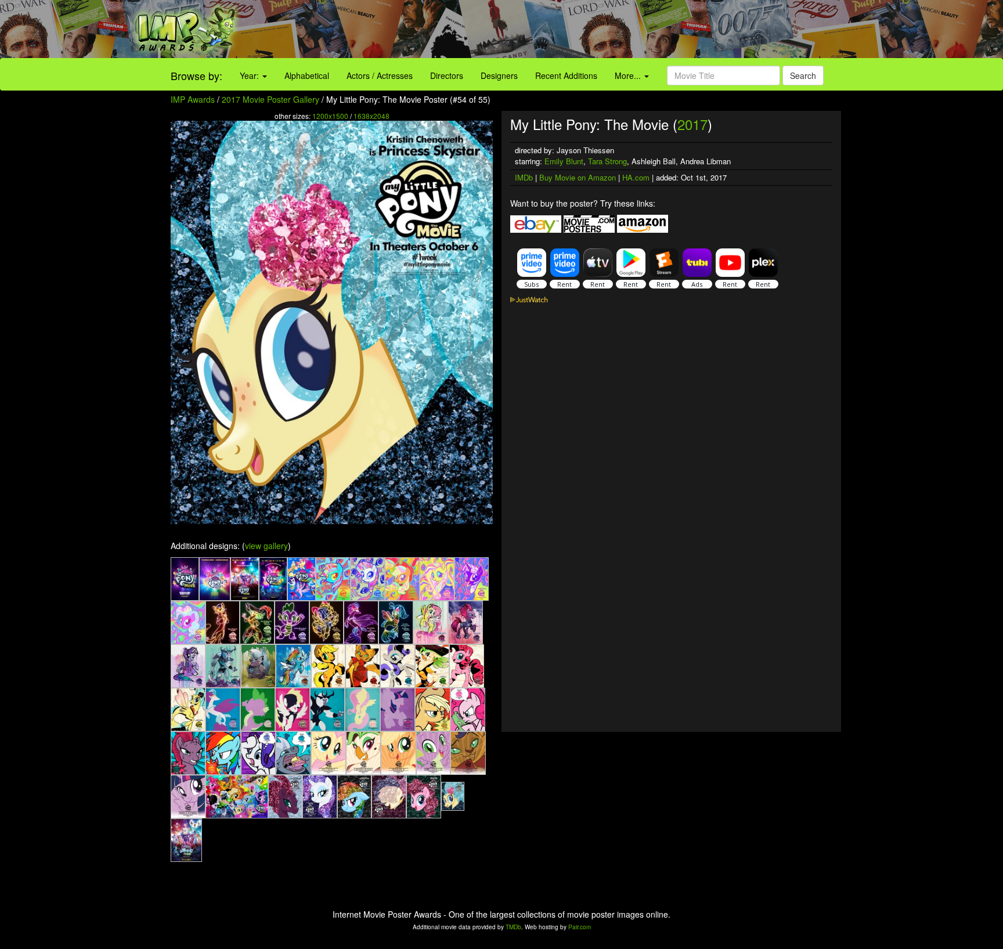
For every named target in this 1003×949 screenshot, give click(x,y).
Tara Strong (607, 161)
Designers (499, 75)
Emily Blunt (563, 161)
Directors (446, 75)
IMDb (524, 177)
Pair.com (579, 927)
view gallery (266, 545)
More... (629, 75)
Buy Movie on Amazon (577, 177)
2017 (692, 124)
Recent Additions (566, 75)
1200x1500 (330, 116)
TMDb (513, 927)
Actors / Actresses (380, 75)
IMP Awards (193, 99)
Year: (250, 75)
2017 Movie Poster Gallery (270, 99)
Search (803, 75)
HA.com (636, 177)
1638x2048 (371, 116)
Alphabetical (306, 75)
